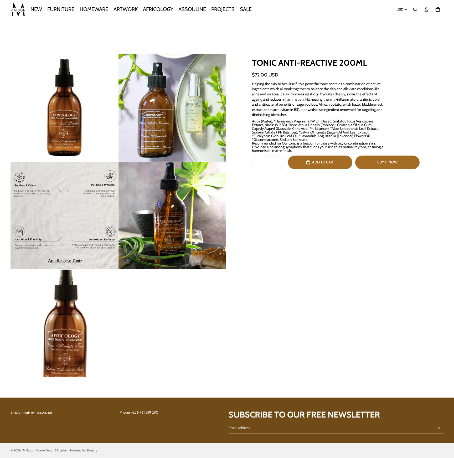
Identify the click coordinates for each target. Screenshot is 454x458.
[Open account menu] (426, 9)
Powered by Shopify (83, 450)
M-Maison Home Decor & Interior (45, 450)
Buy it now (387, 162)
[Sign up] (438, 428)
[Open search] (415, 9)
